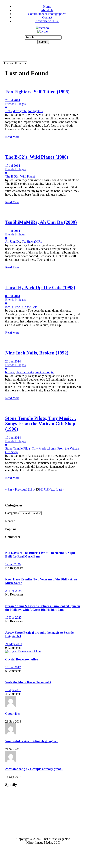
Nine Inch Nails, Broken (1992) (36, 352)
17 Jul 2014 (12, 165)
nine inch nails (25, 372)
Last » (60, 489)
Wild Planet (27, 176)
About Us (47, 10)
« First (9, 489)
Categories (12, 513)
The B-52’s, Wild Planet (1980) (36, 157)
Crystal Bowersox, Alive (21, 659)
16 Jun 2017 (13, 667)
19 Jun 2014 (13, 437)
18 (46, 489)
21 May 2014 (13, 644)
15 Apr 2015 (13, 690)
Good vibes (12, 713)
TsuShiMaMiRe (32, 241)
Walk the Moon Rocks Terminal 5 (28, 682)
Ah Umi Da (12, 241)
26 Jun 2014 (13, 361)
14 (34, 489)
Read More (12, 137)
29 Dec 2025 (13, 590)
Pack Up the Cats (26, 307)
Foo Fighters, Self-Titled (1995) (37, 91)
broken (9, 372)
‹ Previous (19, 489)
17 (43, 489)
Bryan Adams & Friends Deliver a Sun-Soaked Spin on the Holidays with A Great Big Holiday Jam (42, 607)
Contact (47, 17)
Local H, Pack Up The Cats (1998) (40, 287)
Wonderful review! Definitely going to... (31, 741)
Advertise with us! (47, 21)
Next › (52, 489)
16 (40, 489)
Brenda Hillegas (15, 104)
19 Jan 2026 (13, 564)
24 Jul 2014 (12, 100)
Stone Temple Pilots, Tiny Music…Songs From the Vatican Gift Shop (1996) (40, 424)
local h (9, 307)
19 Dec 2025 (13, 617)
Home (47, 6)
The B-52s (12, 176)
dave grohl (20, 111)
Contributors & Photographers (47, 13)
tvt (52, 372)
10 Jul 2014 (12, 230)
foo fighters (35, 111)
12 (27, 489)
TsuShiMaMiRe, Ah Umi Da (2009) (41, 222)
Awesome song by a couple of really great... (34, 769)
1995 (8, 111)
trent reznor (42, 372)
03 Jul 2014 (12, 296)
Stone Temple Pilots (17, 448)
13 (30, 489)
